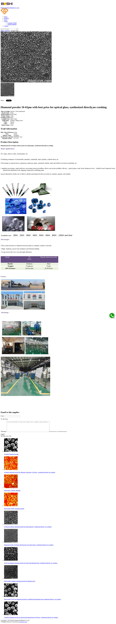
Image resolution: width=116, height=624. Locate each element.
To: (1, 419)
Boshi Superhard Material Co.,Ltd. (10, 7)
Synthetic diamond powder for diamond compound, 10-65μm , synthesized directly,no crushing (29, 472)
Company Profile (12, 23)
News (5, 20)
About (5, 21)
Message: (3, 431)
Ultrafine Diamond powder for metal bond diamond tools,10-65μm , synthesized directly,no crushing (31, 617)
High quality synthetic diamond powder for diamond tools (19, 581)
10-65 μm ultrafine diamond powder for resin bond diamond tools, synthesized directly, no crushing (30, 563)
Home (5, 17)
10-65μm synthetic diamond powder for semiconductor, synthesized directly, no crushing (28, 526)
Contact (6, 26)
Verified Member (12, 24)
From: (2, 416)
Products (6, 18)
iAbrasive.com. (23, 622)
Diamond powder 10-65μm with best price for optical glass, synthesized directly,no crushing (28, 545)
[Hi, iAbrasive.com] (112, 316)
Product (7, 30)
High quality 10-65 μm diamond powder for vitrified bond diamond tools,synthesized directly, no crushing (32, 599)
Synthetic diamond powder (11, 454)
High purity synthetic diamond (12, 490)
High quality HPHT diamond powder (14, 508)
